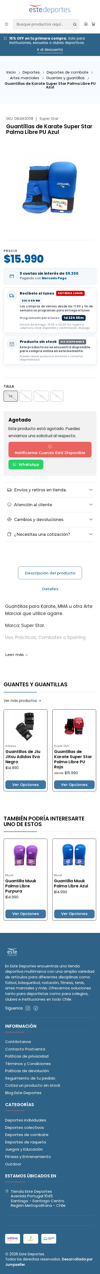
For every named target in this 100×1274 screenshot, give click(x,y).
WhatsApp (28, 464)
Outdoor (13, 1164)
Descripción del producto (50, 573)
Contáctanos (18, 1041)
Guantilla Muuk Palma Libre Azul (58, 883)
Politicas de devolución (27, 1070)
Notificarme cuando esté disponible (50, 452)
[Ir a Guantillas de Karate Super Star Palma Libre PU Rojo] (61, 726)
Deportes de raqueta (25, 1142)
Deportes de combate (67, 72)
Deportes (31, 72)
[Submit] (75, 24)
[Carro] (93, 24)
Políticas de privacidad (26, 1056)
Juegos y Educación (24, 1149)
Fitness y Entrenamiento (28, 1156)
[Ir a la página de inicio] (50, 9)
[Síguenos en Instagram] (28, 1008)
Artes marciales (24, 78)
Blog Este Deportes (23, 1092)
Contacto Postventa (25, 1049)
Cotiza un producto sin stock (32, 1085)
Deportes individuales (25, 1120)
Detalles (50, 588)
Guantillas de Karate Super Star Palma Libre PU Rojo (60, 759)
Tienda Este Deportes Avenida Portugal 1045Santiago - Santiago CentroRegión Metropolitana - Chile (38, 1198)
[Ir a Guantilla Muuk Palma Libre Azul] (61, 855)
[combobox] (46, 24)
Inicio (11, 72)
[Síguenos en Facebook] (35, 1008)
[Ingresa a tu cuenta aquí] (85, 24)
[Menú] (6, 24)
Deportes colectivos (24, 1127)
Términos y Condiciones (28, 1063)
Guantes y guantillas (65, 78)
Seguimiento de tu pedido (30, 1078)
